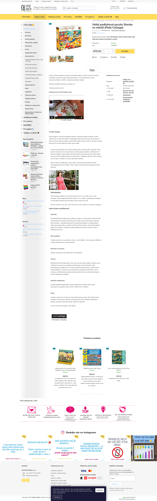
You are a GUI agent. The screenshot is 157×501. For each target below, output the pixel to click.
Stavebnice (28, 46)
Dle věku (27, 32)
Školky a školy (29, 29)
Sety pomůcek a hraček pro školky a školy (33, 113)
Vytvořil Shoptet (130, 497)
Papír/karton (127, 95)
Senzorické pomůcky (31, 68)
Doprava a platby (46, 1)
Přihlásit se (115, 484)
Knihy (26, 88)
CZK (113, 1)
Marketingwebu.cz (130, 499)
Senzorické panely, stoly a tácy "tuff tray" (34, 60)
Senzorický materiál (31, 64)
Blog (37, 1)
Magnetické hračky (31, 53)
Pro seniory (27, 121)
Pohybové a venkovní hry (32, 105)
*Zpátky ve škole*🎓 (31, 133)
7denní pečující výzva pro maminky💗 (33, 201)
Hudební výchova (30, 98)
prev (50, 370)
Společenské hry (30, 85)
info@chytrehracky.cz (32, 475)
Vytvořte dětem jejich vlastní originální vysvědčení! (31, 211)
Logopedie (28, 92)
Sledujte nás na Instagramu (81, 432)
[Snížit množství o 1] (104, 51)
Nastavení (57, 497)
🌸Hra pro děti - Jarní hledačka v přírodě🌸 (33, 206)
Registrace (131, 1)
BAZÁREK (27, 125)
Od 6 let (131, 93)
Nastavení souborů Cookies (59, 483)
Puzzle (27, 49)
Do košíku (125, 51)
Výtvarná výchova (30, 95)
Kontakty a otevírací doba (58, 473)
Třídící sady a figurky (31, 71)
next (134, 370)
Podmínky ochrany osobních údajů (61, 485)
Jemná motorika (30, 39)
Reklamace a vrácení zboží (60, 1)
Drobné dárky (29, 109)
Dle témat (28, 36)
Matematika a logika (31, 42)
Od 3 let (125, 91)
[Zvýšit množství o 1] (112, 51)
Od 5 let (125, 93)
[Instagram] (28, 480)
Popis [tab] (92, 70)
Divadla (27, 102)
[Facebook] (24, 480)
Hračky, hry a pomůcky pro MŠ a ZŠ (128, 81)
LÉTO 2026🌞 (28, 25)
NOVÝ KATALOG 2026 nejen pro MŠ (33, 230)
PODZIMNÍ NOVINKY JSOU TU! (32, 234)
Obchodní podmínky (27, 1)
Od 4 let (131, 91)
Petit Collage (101, 33)
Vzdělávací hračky (30, 117)
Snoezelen (28, 81)
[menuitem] (26, 17)
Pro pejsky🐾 (28, 129)
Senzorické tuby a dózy (31, 78)
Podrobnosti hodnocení (118, 30)
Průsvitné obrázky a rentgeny (33, 75)
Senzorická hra (29, 56)
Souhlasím (100, 490)
